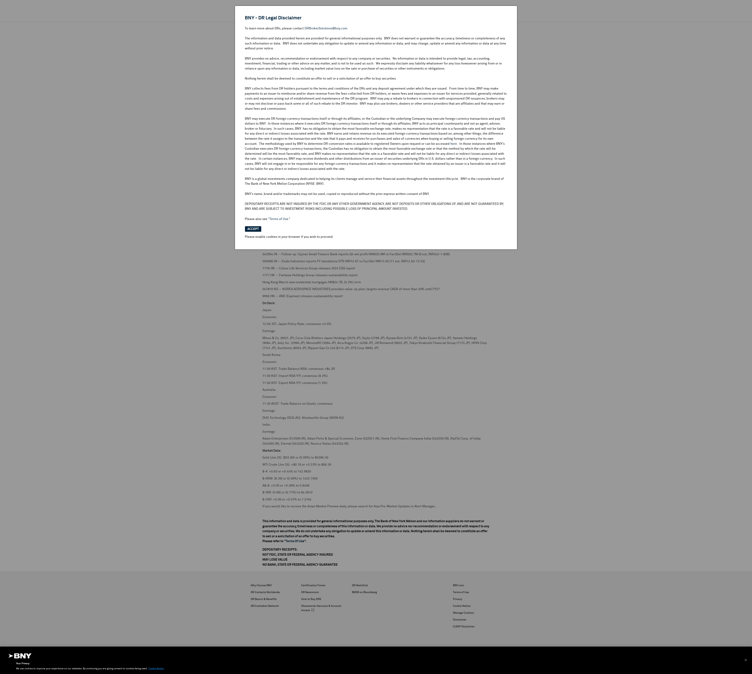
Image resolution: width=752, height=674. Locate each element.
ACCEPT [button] (253, 229)
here (453, 143)
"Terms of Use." (279, 219)
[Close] (745, 660)
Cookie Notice (156, 669)
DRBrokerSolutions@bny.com (326, 28)
